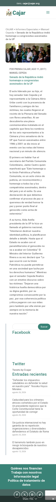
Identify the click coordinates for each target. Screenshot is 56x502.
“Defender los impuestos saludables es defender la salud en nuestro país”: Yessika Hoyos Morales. (29, 385)
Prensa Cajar (22, 69)
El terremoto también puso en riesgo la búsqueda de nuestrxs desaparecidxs (29, 445)
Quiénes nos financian (26, 468)
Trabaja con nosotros (26, 472)
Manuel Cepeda (18, 73)
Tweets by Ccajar (21, 369)
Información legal (26, 476)
